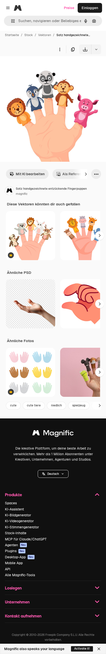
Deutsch (53, 474)
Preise (69, 8)
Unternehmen (17, 601)
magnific (22, 194)
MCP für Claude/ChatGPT (26, 539)
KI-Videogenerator (19, 521)
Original (31, 65)
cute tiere (34, 405)
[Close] (99, 649)
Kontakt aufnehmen (23, 615)
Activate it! (82, 649)
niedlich (56, 405)
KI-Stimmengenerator (22, 527)
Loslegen (13, 587)
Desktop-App (19, 557)
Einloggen (90, 8)
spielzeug (78, 405)
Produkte (13, 494)
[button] (53, 474)
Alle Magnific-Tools (20, 575)
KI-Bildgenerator (18, 515)
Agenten (15, 545)
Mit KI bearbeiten (30, 174)
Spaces (11, 503)
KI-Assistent (14, 509)
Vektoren (44, 35)
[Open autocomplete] (11, 21)
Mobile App (14, 563)
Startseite (12, 35)
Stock (28, 35)
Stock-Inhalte (15, 533)
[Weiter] (85, 174)
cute (13, 405)
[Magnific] (53, 434)
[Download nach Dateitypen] (96, 49)
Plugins (14, 551)
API (7, 569)
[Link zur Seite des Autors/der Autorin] (9, 191)
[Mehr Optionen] (60, 49)
